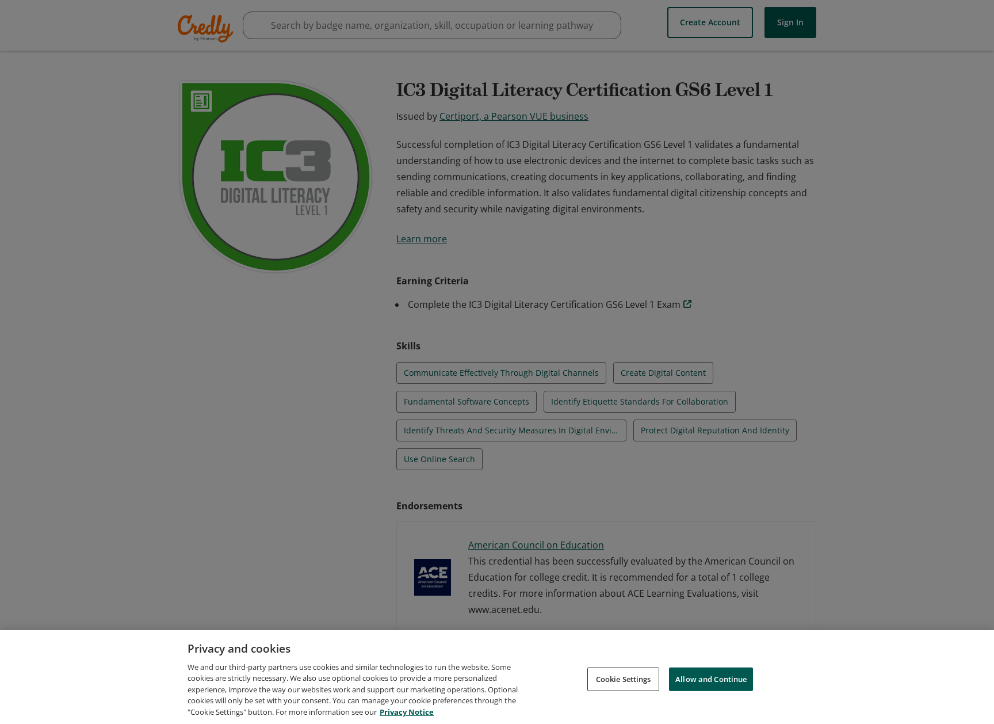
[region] (497, 677)
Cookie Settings (623, 678)
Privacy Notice (407, 712)
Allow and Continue (711, 678)
